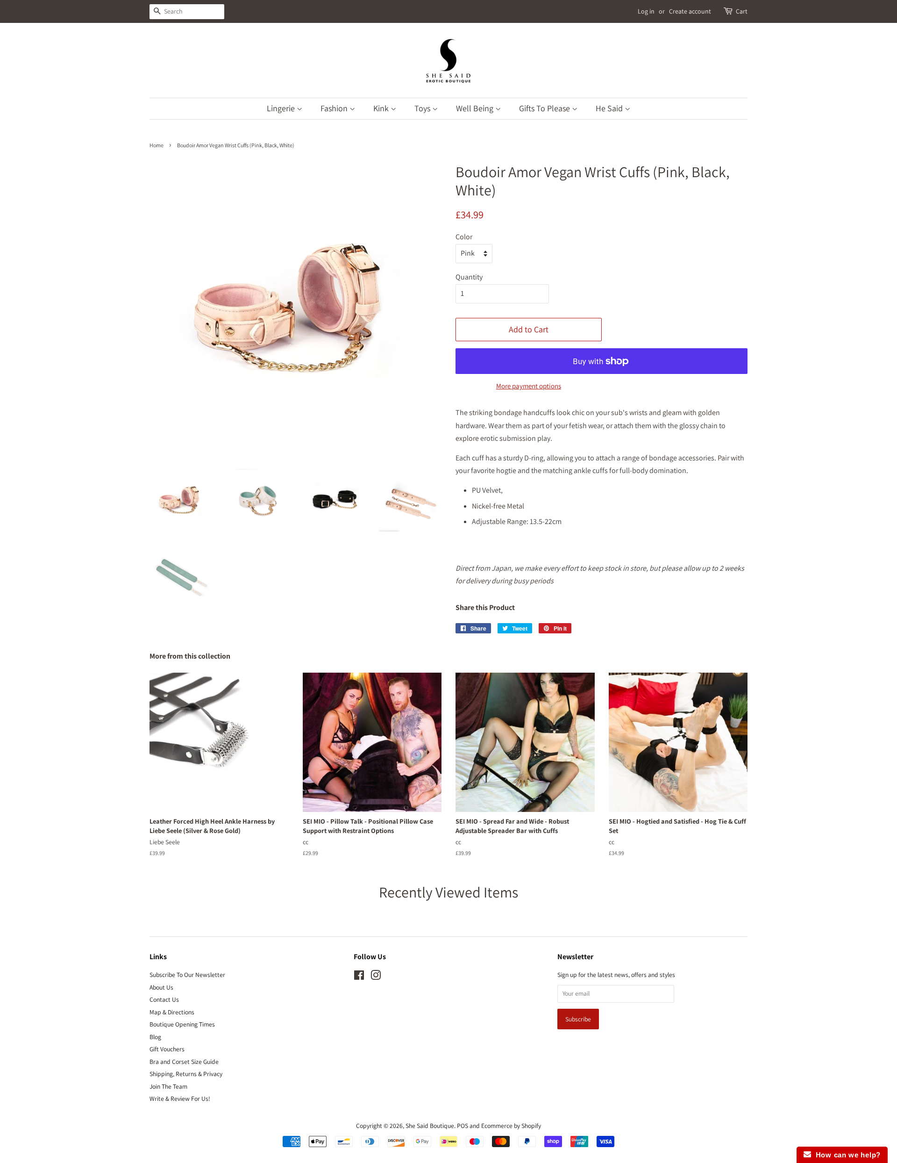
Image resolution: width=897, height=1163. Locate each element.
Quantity (469, 277)
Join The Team (168, 1086)
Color (464, 237)
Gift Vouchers (167, 1049)
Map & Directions (172, 1012)
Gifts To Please (545, 108)
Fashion (334, 108)
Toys (423, 108)
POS (462, 1125)
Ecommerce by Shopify (511, 1125)
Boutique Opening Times (182, 1024)
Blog (155, 1037)
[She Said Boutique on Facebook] (359, 977)
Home (157, 145)
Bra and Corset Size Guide (184, 1061)
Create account (690, 11)
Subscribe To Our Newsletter (187, 974)
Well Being (475, 108)
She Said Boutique (430, 1125)
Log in (646, 11)
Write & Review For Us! (180, 1098)
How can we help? (846, 1155)
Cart (742, 11)
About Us (161, 987)
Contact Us (164, 999)
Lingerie (282, 108)
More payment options (528, 385)
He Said (610, 108)
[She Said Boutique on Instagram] (375, 977)
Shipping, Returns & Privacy (186, 1074)
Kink (382, 108)
